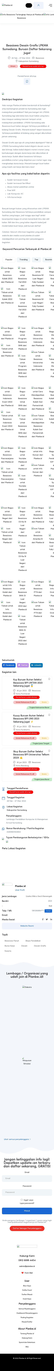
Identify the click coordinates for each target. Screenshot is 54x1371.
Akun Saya (27, 1286)
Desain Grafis (40, 946)
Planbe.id (20, 886)
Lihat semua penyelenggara (16, 1139)
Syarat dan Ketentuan (27, 1342)
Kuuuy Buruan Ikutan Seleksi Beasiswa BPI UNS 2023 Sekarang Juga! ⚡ (28, 719)
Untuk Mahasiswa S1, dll (25, 702)
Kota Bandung (22, 766)
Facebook (9, 665)
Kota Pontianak (23, 694)
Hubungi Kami (27, 1338)
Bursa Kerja (10, 946)
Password (27, 1186)
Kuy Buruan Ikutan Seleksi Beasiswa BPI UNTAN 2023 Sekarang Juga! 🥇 (27, 683)
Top (36, 260)
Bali (50, 906)
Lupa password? (27, 1203)
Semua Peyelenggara (27, 1309)
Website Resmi (27, 926)
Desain (24, 946)
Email (27, 1172)
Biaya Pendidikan (33, 941)
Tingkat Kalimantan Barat (39, 707)
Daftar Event (27, 1290)
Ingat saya (28, 1200)
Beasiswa (40, 58)
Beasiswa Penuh (12, 941)
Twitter (24, 665)
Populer (8, 260)
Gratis (44, 702)
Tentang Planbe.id (27, 1334)
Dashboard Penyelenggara (27, 1313)
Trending (24, 260)
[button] (29, 5)
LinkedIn (37, 665)
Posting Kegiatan (27, 1317)
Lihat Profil (20, 890)
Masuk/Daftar (27, 1322)
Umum (12, 66)
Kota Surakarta (23, 730)
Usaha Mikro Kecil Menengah (39, 896)
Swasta (8, 951)
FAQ (27, 1347)
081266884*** (41, 911)
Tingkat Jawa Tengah (41, 743)
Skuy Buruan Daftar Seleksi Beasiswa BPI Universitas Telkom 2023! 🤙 (31, 754)
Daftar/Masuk (27, 1294)
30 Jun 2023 (21, 691)
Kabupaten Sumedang (28, 61)
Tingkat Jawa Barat (41, 779)
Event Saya (27, 1299)
